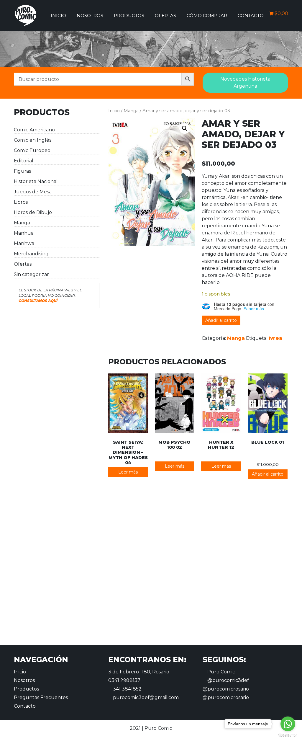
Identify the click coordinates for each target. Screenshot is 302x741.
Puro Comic (220, 672)
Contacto (251, 15)
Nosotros (90, 15)
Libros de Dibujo (33, 212)
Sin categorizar (31, 274)
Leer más (128, 472)
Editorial (23, 161)
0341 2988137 (124, 680)
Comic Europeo (32, 150)
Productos (129, 15)
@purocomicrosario (226, 689)
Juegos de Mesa (33, 192)
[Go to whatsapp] (287, 723)
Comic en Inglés (32, 140)
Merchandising (31, 254)
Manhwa (24, 243)
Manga (22, 223)
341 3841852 (127, 689)
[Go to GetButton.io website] (287, 735)
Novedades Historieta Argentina (245, 82)
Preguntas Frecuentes (41, 697)
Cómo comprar (207, 15)
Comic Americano (34, 130)
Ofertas (165, 15)
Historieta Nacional (36, 181)
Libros (21, 202)
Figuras (22, 171)
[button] (184, 128)
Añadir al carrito (221, 320)
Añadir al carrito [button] (267, 474)
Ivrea (275, 338)
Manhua (24, 233)
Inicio (58, 15)
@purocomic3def (227, 680)
